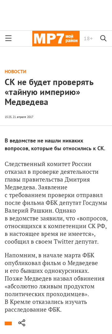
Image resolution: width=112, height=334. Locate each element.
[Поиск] (103, 38)
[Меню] (8, 38)
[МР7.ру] (56, 38)
